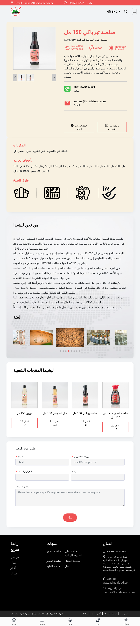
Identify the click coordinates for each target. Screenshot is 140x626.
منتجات (84, 613)
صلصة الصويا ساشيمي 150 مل (115, 415)
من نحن (15, 557)
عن (92, 613)
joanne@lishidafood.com (90, 101)
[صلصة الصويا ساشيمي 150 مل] (115, 395)
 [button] (15, 77)
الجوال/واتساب (24, 471)
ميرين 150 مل (24, 413)
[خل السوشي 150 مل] (55, 395)
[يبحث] (126, 11)
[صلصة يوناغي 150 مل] (85, 395)
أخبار (13, 568)
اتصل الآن (24, 423)
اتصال (14, 562)
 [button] (54, 77)
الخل (67, 566)
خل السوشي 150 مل (55, 413)
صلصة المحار (53, 561)
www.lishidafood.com (116, 582)
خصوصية (124, 613)
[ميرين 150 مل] (24, 395)
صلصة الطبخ (53, 566)
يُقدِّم (70, 517)
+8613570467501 (84, 87)
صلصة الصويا (53, 551)
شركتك (75, 471)
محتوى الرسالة (23, 486)
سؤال (14, 573)
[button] (60, 351)
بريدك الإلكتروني (80, 456)
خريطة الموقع (110, 613)
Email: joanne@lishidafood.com (34, 2)
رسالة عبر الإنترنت (112, 127)
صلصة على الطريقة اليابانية (92, 40)
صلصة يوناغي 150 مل (85, 413)
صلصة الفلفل (72, 561)
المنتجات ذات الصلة (79, 127)
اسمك (20, 456)
